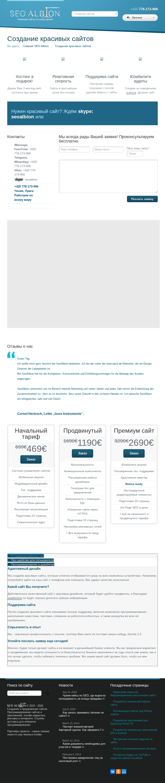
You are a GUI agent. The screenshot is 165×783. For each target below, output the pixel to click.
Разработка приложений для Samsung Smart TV (129, 722)
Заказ (31, 459)
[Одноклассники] (118, 771)
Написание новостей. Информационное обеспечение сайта (133, 694)
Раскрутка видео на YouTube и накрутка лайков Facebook (130, 756)
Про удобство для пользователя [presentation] (32, 560)
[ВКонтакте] (112, 771)
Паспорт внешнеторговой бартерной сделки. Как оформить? (80, 728)
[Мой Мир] (124, 771)
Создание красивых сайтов (73, 46)
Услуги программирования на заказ (134, 748)
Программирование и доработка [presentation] (32, 564)
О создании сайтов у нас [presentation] (27, 556)
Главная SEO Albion (36, 46)
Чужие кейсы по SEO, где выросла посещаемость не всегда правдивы (82, 697)
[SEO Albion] (35, 11)
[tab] (82, 556)
